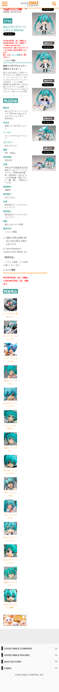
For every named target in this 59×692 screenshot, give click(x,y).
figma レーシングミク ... (10, 449)
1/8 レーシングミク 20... (10, 494)
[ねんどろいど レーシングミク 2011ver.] (44, 34)
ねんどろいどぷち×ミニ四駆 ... (10, 605)
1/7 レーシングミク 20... (10, 516)
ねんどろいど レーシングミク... (10, 404)
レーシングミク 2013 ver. (10, 426)
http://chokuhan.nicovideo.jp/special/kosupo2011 (21, 63)
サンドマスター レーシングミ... (10, 337)
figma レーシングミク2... (10, 382)
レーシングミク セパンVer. (10, 359)
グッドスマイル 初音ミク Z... (10, 315)
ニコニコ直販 (15, 55)
